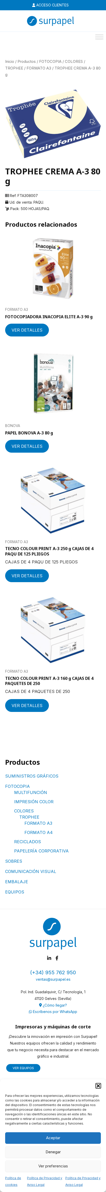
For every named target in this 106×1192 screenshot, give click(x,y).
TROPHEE (29, 817)
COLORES (24, 810)
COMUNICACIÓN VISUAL (30, 871)
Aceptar (53, 1137)
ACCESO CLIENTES (52, 5)
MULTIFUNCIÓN (30, 792)
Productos (26, 61)
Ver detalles (27, 330)
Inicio (9, 61)
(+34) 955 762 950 (53, 972)
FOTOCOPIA (17, 786)
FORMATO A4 (38, 832)
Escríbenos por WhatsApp (54, 1011)
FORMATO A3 (38, 823)
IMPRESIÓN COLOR (34, 801)
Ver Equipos (23, 1068)
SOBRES (13, 861)
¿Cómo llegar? (54, 1005)
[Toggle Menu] (99, 36)
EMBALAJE (16, 881)
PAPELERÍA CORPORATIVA (41, 850)
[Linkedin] (49, 958)
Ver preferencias (53, 1166)
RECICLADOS (27, 841)
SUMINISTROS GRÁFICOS (31, 776)
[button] (98, 1085)
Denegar (53, 1151)
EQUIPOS (14, 892)
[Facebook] (57, 958)
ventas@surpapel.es (53, 979)
